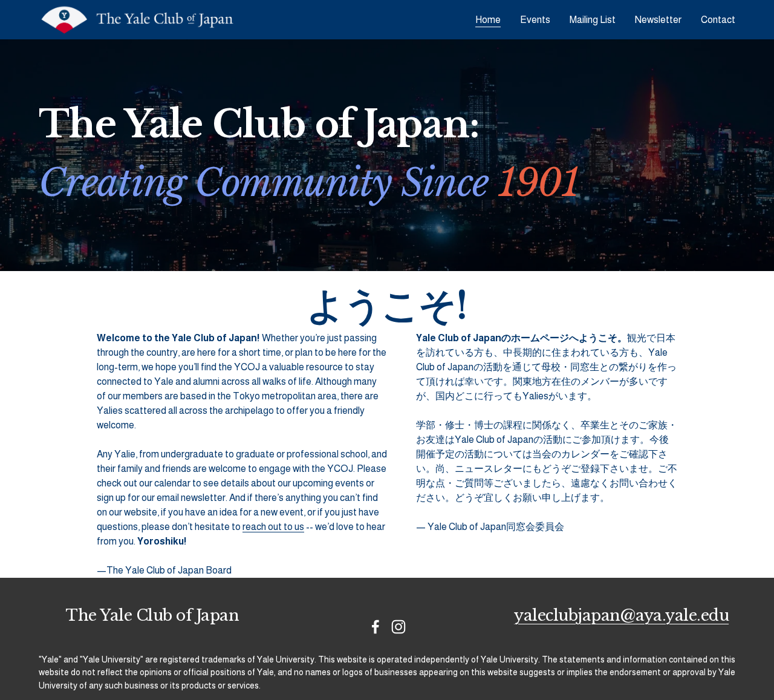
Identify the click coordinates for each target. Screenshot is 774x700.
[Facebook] (375, 627)
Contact (718, 20)
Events (535, 20)
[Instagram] (398, 627)
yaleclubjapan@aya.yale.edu (621, 616)
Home (488, 20)
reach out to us (273, 527)
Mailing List (593, 20)
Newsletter (658, 20)
